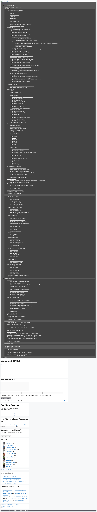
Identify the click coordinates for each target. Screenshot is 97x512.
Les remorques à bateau (15, 75)
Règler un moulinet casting (15, 127)
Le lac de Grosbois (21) (15, 240)
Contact (6, 357)
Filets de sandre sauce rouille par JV (15, 330)
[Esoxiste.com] (4, 1)
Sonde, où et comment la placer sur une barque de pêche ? (28, 49)
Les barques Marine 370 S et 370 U (15, 351)
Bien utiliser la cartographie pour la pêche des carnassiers (24, 52)
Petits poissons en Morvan (10, 483)
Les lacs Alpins (10, 232)
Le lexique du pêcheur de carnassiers (15, 190)
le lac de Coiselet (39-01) (15, 231)
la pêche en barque (11, 27)
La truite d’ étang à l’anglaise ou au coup (21, 108)
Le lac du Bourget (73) (14, 234)
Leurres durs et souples (12, 131)
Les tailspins (15, 163)
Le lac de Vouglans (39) (15, 226)
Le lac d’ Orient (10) (14, 250)
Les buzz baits (15, 161)
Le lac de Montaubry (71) (15, 210)
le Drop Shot (12, 16)
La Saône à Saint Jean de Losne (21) (18, 218)
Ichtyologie (9, 280)
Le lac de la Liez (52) (14, 256)
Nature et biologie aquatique (13, 297)
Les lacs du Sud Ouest (12, 259)
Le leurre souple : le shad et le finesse (20, 149)
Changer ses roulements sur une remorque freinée (23, 78)
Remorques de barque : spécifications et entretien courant (25, 76)
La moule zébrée (13, 311)
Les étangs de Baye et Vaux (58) (17, 205)
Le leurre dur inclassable (17, 145)
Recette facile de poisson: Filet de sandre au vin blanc (18, 322)
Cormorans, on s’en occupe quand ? (15, 319)
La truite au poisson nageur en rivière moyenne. (22, 97)
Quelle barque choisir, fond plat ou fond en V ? (20, 29)
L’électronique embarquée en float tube (18, 87)
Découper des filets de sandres (14, 324)
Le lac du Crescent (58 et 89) (16, 204)
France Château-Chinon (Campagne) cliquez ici (13, 425)
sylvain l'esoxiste (7, 490)
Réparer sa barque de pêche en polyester (19, 71)
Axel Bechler (9, 443)
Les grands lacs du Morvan (13, 196)
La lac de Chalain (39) (14, 227)
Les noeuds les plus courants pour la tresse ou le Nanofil (22, 172)
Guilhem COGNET (10, 447)
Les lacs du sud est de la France (14, 243)
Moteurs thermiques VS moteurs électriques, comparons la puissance (27, 34)
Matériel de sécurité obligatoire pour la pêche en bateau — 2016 (26, 70)
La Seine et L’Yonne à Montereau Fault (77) (19, 221)
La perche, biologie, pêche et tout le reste (19, 291)
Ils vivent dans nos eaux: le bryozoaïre (18, 298)
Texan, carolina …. (14, 19)
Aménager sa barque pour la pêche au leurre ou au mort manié (25, 65)
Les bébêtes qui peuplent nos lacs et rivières (19, 305)
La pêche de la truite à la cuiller (19, 101)
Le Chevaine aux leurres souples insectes (21, 117)
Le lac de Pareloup (14, 272)
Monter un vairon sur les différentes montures (19, 182)
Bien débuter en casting (15, 125)
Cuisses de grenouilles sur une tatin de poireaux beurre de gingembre (22, 338)
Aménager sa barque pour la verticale (20, 63)
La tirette (12, 13)
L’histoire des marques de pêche (14, 193)
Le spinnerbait (15, 160)
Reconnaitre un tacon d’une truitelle (17, 283)
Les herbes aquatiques (15, 310)
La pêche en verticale (14, 15)
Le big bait (14, 144)
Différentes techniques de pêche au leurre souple (20, 24)
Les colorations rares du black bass (17, 294)
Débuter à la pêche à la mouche (16, 22)
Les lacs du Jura (10, 224)
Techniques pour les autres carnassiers (18, 116)
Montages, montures (11, 179)
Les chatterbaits (15, 164)
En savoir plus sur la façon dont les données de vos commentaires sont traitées (46, 400)
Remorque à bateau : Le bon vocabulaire (21, 81)
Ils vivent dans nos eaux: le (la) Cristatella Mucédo (20, 300)
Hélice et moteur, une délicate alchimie (23, 46)
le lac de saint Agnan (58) (15, 201)
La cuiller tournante (16, 155)
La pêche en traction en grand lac (17, 26)
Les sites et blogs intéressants (12, 346)
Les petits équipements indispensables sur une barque (21, 56)
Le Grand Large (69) (11, 246)
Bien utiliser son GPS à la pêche (19, 35)
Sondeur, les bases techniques (19, 48)
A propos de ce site (9, 5)
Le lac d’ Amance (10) (14, 251)
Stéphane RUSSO (10, 462)
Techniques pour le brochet (16, 90)
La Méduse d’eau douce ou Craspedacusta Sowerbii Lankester (23, 302)
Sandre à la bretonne (11, 332)
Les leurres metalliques (15, 153)
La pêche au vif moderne (15, 11)
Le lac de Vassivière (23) (15, 267)
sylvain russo (9, 464)
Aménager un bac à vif (12, 314)
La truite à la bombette (17, 100)
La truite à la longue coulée (18, 106)
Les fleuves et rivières (11, 215)
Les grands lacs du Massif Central (14, 264)
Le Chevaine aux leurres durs (18, 119)
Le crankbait (15, 134)
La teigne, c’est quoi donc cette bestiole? (16, 316)
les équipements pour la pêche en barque (19, 30)
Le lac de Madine (13, 253)
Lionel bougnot (10, 455)
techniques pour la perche (15, 93)
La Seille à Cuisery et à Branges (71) (17, 220)
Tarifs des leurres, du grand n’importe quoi (14, 481)
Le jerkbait (14, 136)
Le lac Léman (13, 235)
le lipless (14, 138)
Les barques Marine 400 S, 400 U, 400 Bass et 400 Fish (19, 352)
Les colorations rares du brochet (17, 295)
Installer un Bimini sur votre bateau (19, 54)
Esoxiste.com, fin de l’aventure (11, 476)
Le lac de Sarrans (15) (14, 270)
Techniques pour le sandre (15, 92)
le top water (15, 141)
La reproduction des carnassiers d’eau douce (19, 281)
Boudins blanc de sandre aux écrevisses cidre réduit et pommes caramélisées (24, 335)
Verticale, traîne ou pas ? (15, 188)
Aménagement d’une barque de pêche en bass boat (23, 59)
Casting (8, 123)
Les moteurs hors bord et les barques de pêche (22, 41)
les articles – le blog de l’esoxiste (12, 7)
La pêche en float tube (12, 84)
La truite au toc (15, 104)
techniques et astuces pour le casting (18, 128)
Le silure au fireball (16, 114)
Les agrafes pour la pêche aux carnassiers (19, 174)
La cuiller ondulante (16, 157)
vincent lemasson (10, 445)
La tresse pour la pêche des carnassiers (18, 177)
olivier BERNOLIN (10, 458)
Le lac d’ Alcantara (11, 276)
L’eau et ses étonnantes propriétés (14, 313)
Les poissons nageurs (14, 133)
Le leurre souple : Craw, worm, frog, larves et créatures (24, 152)
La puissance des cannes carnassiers (18, 168)
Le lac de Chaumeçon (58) (15, 202)
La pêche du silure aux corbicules (19, 112)
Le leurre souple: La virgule (18, 150)
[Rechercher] (16, 426)
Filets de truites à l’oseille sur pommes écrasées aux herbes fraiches (21, 327)
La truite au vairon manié (17, 98)
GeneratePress (24, 510)
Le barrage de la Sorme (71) (16, 213)
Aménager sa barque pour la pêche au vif (21, 62)
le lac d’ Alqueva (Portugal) (13, 257)
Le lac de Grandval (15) (15, 269)
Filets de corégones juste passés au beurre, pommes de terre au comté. (22, 339)
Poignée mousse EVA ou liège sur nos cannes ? (20, 169)
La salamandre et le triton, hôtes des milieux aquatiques (22, 306)
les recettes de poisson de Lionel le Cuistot (16, 325)
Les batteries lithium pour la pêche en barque (25, 38)
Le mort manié (13, 18)
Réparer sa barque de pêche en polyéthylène (19, 73)
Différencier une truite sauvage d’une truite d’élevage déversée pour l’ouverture (27, 284)
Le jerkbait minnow (16, 142)
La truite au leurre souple (17, 103)
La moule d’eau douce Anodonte (17, 303)
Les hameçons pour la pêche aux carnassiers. (19, 171)
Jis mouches (9, 451)
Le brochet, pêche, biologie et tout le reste (19, 286)
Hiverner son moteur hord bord (21, 45)
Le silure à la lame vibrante (18, 111)
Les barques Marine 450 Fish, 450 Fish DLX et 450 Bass (19, 354)
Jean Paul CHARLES (11, 449)
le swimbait (14, 139)
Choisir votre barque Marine (11, 347)
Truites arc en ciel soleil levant (13, 341)
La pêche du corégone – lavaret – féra (18, 122)
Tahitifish (8, 466)
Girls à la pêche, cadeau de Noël (12, 478)
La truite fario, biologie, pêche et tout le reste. (19, 289)
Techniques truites (14, 95)
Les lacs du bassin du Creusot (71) (14, 207)
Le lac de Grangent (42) (15, 273)
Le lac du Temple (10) (14, 254)
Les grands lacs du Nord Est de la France (16, 248)
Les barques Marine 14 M (12, 349)
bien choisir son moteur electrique (19, 32)
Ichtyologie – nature (9, 278)
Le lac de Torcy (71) (14, 209)
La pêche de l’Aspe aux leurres (19, 120)
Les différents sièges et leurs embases (20, 51)
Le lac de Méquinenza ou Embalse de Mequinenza (18, 275)
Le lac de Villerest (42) (14, 265)
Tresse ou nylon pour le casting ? (17, 130)
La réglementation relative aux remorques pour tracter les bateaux (26, 79)
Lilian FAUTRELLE (10, 453)
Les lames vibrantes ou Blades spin (20, 158)
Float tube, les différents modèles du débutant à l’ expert (22, 86)
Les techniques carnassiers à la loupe (15, 10)
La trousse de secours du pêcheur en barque (19, 82)
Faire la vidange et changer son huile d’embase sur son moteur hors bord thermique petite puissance (36, 43)
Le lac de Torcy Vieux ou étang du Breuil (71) (19, 212)
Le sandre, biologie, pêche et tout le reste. (19, 287)
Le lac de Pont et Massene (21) (16, 242)
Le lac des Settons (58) (15, 199)
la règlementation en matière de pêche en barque (20, 67)
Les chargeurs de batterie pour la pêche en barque (26, 40)
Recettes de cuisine (9, 321)
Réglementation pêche (12, 183)
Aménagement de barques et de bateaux (19, 57)
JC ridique (8, 460)
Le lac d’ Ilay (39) (13, 229)
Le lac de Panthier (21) (14, 239)
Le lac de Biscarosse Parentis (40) (17, 262)
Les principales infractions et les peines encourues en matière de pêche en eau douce (28, 186)
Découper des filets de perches (14, 328)
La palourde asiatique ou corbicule (17, 308)
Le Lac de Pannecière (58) (15, 198)
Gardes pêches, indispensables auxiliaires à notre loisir (21, 185)
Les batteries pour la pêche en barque (20, 37)
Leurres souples (13, 147)
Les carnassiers (10, 89)
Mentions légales (8, 343)
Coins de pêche (8, 194)
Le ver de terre (10, 317)
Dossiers (6, 8)
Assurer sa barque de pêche (18, 68)
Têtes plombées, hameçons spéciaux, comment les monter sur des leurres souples (27, 180)
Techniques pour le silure (15, 109)
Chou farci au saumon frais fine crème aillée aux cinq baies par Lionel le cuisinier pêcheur (26, 336)
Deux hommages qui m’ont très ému (12, 479)
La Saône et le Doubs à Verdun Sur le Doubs (19, 223)
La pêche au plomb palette (15, 21)
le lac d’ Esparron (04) (14, 245)
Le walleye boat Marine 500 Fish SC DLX (16, 355)
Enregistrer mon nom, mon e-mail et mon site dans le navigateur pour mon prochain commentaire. (26, 395)
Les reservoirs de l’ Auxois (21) (13, 237)
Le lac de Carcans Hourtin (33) (16, 261)
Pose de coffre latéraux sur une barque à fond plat (23, 60)
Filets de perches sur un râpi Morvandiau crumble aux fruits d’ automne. (22, 333)
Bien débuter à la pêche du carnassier (15, 191)
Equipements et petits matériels (14, 166)
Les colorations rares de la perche (17, 292)
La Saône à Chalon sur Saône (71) (17, 216)
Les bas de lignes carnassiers (16, 175)
